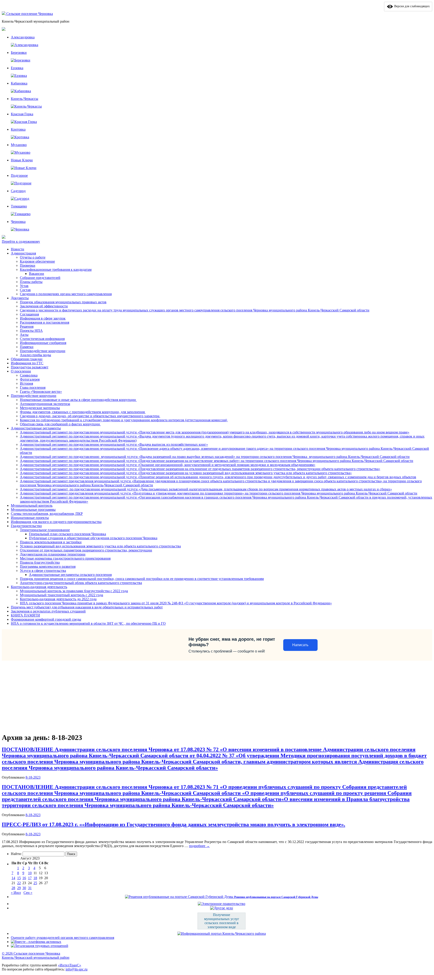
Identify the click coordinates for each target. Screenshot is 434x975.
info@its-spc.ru (76, 969)
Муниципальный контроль (31, 505)
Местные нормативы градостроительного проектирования (65, 558)
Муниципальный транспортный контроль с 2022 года (61, 595)
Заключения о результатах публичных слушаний (48, 611)
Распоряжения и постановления (44, 322)
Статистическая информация (42, 339)
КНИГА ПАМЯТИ (25, 615)
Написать (300, 645)
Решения (26, 326)
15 (19, 878)
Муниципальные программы (33, 509)
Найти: (16, 854)
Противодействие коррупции (42, 351)
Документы (20, 298)
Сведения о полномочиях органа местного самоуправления (66, 294)
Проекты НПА (31, 330)
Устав (24, 286)
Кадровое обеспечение (37, 261)
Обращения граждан (26, 359)
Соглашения (29, 314)
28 (13, 888)
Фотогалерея (30, 379)
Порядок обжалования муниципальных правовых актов (63, 302)
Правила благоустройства (40, 562)
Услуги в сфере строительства (43, 570)
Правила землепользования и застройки (51, 542)
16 (24, 878)
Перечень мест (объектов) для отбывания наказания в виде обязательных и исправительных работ (87, 607)
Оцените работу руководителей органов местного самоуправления (62, 938)
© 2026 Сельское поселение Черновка (31, 953)
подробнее (199, 846)
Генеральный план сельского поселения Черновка (67, 534)
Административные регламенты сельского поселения (70, 575)
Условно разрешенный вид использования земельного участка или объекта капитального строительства (100, 546)
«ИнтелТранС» (69, 965)
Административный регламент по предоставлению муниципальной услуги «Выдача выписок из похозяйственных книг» (114, 444)
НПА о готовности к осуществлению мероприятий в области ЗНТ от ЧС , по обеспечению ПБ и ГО (88, 623)
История (26, 383)
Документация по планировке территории (52, 554)
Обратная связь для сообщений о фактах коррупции (60, 424)
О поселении (21, 371)
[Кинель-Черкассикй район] (4, 14)
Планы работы (31, 282)
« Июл (16, 893)
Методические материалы (40, 408)
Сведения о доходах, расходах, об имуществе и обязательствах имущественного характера (90, 416)
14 (13, 878)
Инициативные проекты (30, 518)
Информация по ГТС (27, 363)
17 (30, 878)
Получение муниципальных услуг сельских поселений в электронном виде (221, 921)
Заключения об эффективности (44, 306)
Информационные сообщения (43, 343)
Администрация (23, 253)
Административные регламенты (36, 428)
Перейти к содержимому (21, 241)
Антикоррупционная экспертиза (45, 404)
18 (35, 878)
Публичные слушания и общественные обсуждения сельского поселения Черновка (93, 538)
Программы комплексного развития (47, 566)
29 (19, 888)
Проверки (27, 265)
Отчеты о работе (32, 257)
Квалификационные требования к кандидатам (56, 269)
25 (35, 883)
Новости (17, 249)
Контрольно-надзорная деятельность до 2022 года (58, 599)
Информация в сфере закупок (43, 318)
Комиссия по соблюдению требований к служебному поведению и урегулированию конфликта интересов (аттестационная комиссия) (124, 420)
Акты (24, 335)
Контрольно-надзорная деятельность (39, 587)
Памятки (26, 347)
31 (30, 888)
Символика (29, 375)
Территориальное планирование (45, 530)
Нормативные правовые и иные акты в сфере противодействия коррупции (78, 400)
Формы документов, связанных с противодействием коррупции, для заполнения (83, 412)
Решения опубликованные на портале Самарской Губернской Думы (276, 897)
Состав (25, 290)
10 (30, 873)
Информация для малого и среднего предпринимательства (56, 522)
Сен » (28, 893)
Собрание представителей (40, 278)
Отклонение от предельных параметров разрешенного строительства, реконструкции (86, 550)
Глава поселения (32, 387)
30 (24, 888)
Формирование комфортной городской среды (46, 619)
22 (19, 883)
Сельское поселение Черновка (29, 14)
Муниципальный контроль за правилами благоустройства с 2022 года (74, 591)
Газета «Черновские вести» (41, 391)
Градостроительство (26, 526)
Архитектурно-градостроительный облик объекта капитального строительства (81, 583)
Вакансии (36, 274)
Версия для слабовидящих (411, 6)
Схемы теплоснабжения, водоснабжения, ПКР (47, 514)
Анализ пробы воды (35, 355)
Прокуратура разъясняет (29, 367)
